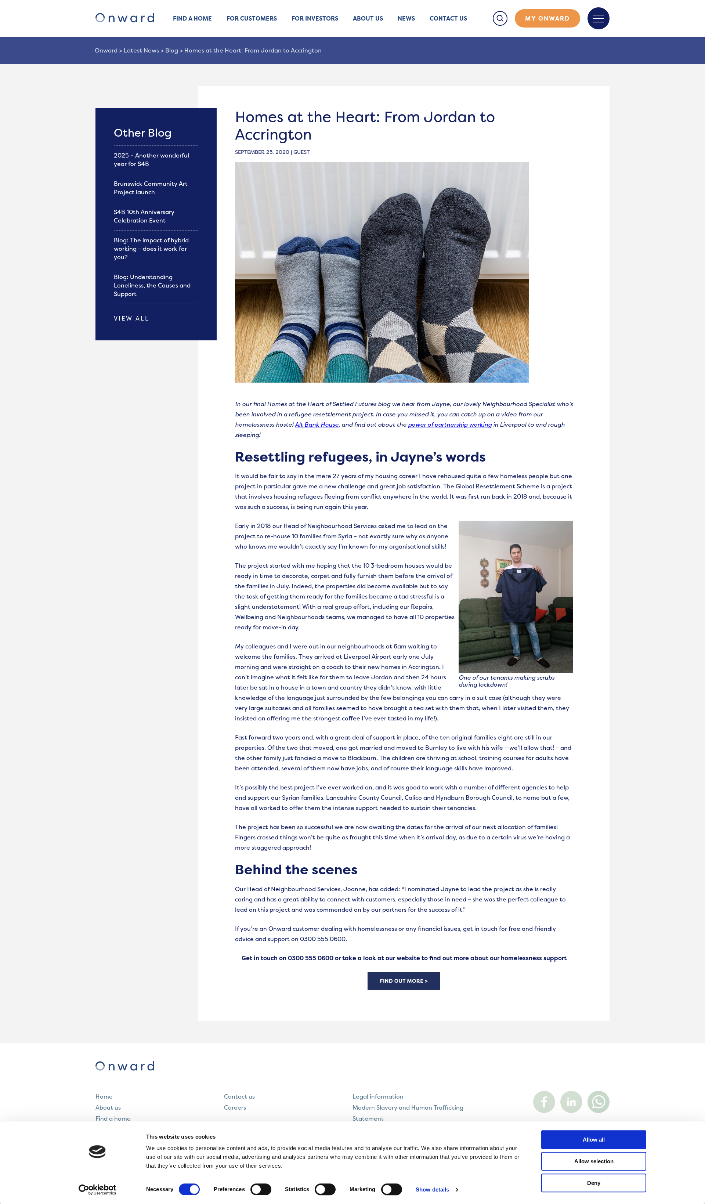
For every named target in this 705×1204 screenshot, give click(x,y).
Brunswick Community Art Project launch (151, 188)
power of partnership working (450, 424)
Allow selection (594, 1161)
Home (104, 1096)
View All (131, 318)
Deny (593, 1183)
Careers (235, 1107)
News (406, 18)
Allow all (594, 1139)
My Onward (547, 18)
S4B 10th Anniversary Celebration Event (144, 216)
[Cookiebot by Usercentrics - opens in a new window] (97, 1189)
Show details (432, 1189)
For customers (252, 18)
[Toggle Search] (500, 18)
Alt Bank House (317, 424)
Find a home (192, 18)
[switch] (260, 1189)
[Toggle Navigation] (599, 18)
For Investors (315, 18)
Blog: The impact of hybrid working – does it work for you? (151, 248)
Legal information (378, 1096)
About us (368, 18)
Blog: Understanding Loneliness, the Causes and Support (152, 285)
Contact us (448, 18)
